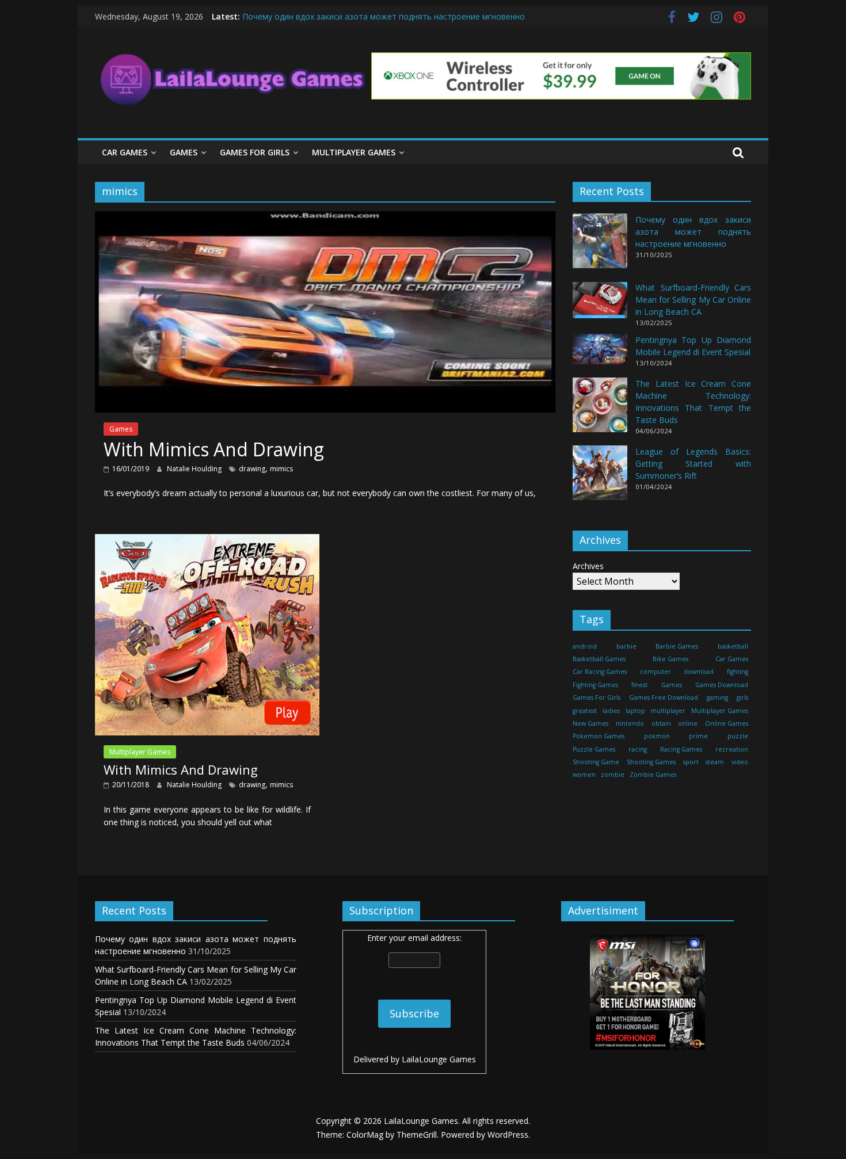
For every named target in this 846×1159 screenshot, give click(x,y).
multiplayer (667, 711)
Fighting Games (595, 685)
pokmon (657, 736)
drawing (252, 469)
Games (183, 152)
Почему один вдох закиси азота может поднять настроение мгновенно (383, 16)
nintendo (630, 723)
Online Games (726, 723)
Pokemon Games (598, 736)
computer (655, 672)
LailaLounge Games (439, 1059)
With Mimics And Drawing (214, 449)
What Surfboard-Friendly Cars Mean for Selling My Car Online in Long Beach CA (693, 300)
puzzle (737, 736)
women (584, 775)
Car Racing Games (600, 672)
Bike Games (670, 659)
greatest (585, 711)
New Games (590, 723)
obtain (661, 723)
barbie (626, 646)
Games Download (721, 685)
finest (639, 685)
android (585, 646)
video (739, 762)
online (688, 723)
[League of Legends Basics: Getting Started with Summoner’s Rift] (600, 477)
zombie (612, 775)
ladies (611, 711)
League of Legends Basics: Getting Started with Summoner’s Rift (693, 463)
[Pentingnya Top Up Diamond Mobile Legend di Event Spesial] (600, 354)
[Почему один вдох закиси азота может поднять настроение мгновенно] (600, 246)
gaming (717, 697)
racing (637, 749)
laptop (635, 711)
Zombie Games (653, 775)
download (699, 672)
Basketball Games (599, 659)
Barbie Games (677, 646)
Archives (588, 566)
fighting (737, 672)
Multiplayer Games (353, 152)
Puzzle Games (594, 749)
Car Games (124, 152)
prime (698, 736)
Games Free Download (663, 697)
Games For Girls (254, 152)
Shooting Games (651, 762)
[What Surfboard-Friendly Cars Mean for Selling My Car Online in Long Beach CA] (600, 305)
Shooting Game (596, 762)
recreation (731, 749)
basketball (733, 646)
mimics (281, 469)
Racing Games (681, 749)
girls (742, 697)
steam (715, 762)
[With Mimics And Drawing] (325, 218)
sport (691, 762)
